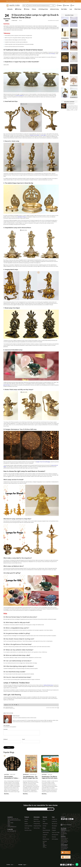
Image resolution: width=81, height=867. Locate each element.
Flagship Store (63, 829)
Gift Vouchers (55, 834)
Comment (5, 729)
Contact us (68, 1)
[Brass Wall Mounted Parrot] (65, 85)
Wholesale (54, 825)
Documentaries (46, 830)
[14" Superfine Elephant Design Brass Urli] (74, 26)
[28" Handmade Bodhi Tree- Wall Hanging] (65, 73)
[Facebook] (62, 819)
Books (26, 821)
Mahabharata (26, 774)
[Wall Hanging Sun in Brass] (74, 61)
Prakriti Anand (14, 20)
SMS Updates (55, 839)
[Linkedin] (70, 819)
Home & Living (28, 830)
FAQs (44, 821)
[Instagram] (68, 819)
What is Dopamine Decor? (71, 103)
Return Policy (37, 821)
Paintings (27, 828)
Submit (8, 747)
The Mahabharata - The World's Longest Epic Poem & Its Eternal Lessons (31, 778)
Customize (54, 821)
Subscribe (50, 809)
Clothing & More (28, 825)
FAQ (74, 1)
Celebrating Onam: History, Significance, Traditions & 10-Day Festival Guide (10, 708)
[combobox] (40, 5)
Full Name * (5, 739)
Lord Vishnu (6, 774)
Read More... (6, 793)
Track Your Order (56, 832)
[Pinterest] (66, 819)
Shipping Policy (37, 825)
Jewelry (26, 823)
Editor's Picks (46, 839)
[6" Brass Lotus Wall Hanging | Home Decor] (65, 61)
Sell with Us (54, 823)
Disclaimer (36, 819)
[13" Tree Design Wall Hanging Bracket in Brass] (74, 73)
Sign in (62, 1)
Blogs (44, 828)
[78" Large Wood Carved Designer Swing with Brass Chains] (74, 38)
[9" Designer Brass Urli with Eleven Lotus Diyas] (65, 26)
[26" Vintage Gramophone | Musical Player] (65, 97)
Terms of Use (37, 828)
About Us (45, 819)
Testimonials (46, 832)
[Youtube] (72, 819)
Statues (26, 819)
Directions (62, 834)
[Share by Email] (9, 704)
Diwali (21, 20)
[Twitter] (64, 819)
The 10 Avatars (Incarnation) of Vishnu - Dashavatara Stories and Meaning (11, 779)
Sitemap (54, 836)
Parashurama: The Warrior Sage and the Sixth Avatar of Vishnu (50, 778)
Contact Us (54, 819)
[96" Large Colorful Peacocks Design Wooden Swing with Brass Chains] (65, 50)
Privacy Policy (37, 823)
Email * (23, 739)
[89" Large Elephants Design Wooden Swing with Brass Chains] (74, 50)
